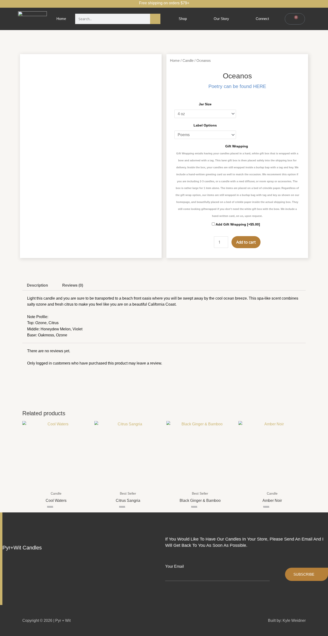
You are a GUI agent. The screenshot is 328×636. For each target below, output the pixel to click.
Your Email (174, 566)
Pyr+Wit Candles (22, 548)
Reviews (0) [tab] (72, 285)
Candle (188, 61)
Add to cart (246, 242)
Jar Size (205, 104)
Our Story (221, 19)
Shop (183, 19)
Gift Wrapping (237, 180)
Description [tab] (37, 285)
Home (61, 19)
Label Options (205, 125)
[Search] (155, 19)
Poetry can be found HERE (237, 86)
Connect (262, 19)
